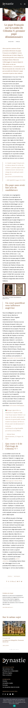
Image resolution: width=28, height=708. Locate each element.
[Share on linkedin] (14, 581)
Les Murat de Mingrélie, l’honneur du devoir (13, 641)
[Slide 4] (15, 649)
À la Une (5, 681)
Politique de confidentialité (10, 671)
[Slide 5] (16, 649)
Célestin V (10, 576)
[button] (24, 4)
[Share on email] (21, 581)
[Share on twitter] (8, 581)
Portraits (5, 685)
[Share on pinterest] (12, 581)
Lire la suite (6, 645)
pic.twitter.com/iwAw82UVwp (14, 176)
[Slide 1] (10, 649)
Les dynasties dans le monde (11, 687)
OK (14, 705)
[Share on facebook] (6, 581)
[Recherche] (20, 4)
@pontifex (16, 410)
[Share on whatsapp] (16, 581)
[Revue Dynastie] (8, 4)
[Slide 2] (11, 649)
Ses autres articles (7, 607)
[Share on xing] (19, 581)
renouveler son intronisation (15, 358)
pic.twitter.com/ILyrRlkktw (13, 431)
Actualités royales (8, 683)
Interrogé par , (13, 481)
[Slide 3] (13, 649)
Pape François (17, 576)
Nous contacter (7, 675)
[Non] (26, 702)
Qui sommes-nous (8, 669)
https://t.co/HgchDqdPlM (15, 428)
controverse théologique (16, 405)
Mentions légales (7, 673)
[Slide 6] (18, 649)
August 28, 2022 (20, 180)
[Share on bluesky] (18, 581)
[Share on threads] (10, 581)
